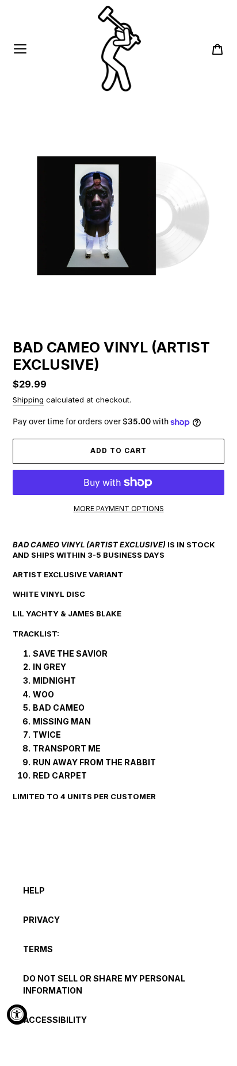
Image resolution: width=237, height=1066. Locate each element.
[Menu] (20, 49)
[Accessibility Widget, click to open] (17, 1014)
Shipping (28, 399)
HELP (34, 890)
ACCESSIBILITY (55, 1020)
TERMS (38, 949)
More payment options (119, 508)
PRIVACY (41, 920)
